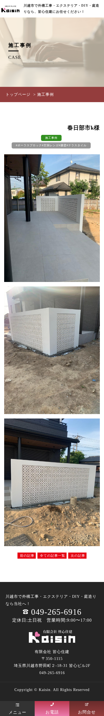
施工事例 (51, 137)
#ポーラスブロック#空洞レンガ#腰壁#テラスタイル (51, 145)
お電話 (52, 712)
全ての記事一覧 (52, 556)
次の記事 (77, 556)
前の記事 (26, 556)
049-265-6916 (56, 611)
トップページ (18, 94)
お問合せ (87, 712)
